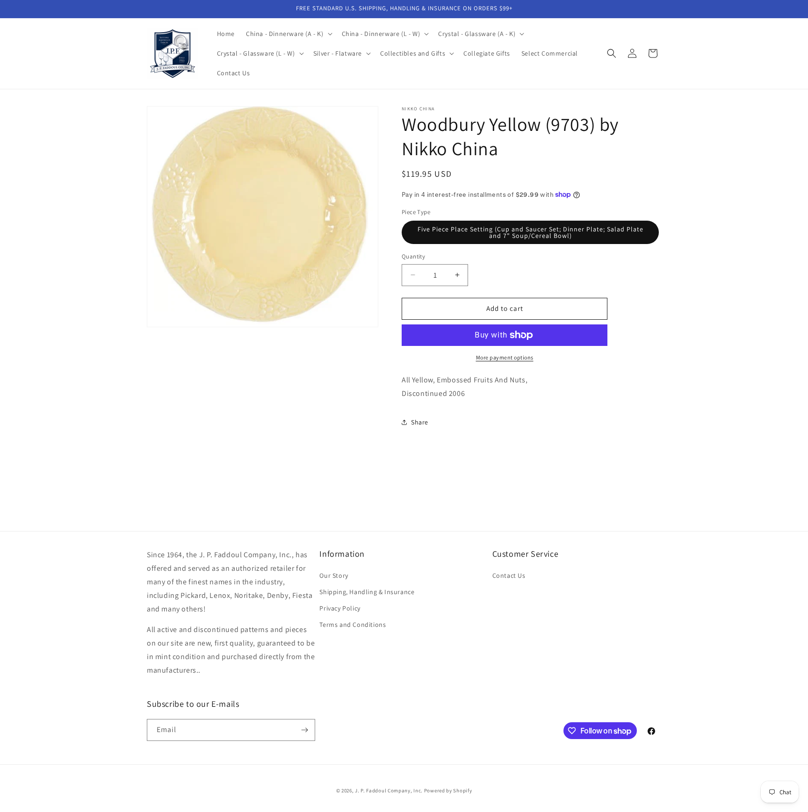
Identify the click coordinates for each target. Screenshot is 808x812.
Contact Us (509, 575)
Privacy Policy (339, 608)
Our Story (333, 575)
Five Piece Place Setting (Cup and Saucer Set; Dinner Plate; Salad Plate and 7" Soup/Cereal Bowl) (530, 232)
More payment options (505, 357)
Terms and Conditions (352, 624)
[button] (288, 33)
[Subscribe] (304, 730)
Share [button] (419, 422)
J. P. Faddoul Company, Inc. (389, 790)
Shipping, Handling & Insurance (366, 592)
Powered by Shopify (448, 790)
